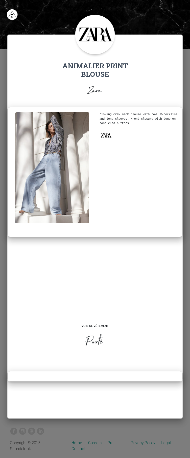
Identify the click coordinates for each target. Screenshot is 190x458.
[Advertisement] (95, 285)
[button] (106, 135)
